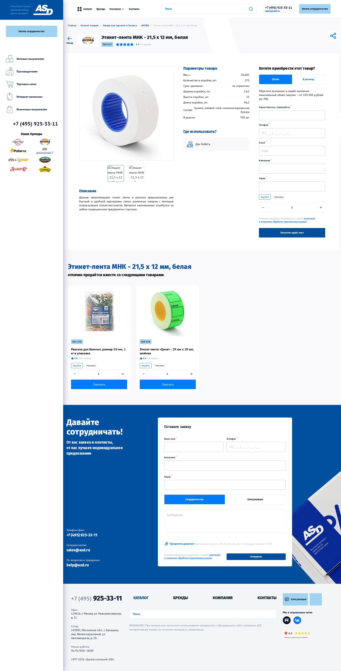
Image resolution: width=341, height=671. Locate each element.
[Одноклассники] (322, 35)
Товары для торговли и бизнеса (120, 25)
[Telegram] (316, 35)
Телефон (264, 124)
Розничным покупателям (32, 109)
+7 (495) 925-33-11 (278, 7)
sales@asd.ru (272, 11)
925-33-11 (96, 598)
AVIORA (145, 25)
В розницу (308, 79)
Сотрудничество (194, 499)
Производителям (27, 71)
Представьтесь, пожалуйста (275, 107)
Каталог (87, 9)
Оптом (275, 79)
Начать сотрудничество (32, 31)
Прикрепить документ (221, 543)
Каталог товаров (89, 25)
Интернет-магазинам (29, 97)
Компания (265, 160)
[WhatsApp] (327, 35)
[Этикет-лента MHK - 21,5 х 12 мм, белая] (126, 113)
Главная (72, 25)
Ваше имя (170, 438)
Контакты (134, 9)
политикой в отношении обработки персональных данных (287, 220)
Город (262, 178)
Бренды (100, 9)
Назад (70, 42)
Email (262, 142)
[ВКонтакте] (311, 35)
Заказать (99, 384)
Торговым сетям (26, 84)
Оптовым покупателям (30, 59)
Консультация (255, 499)
